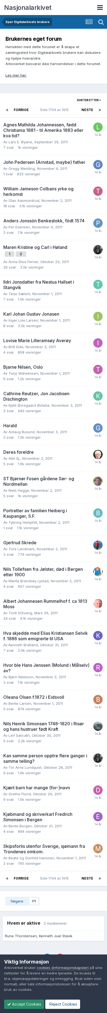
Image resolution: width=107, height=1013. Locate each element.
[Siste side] (100, 110)
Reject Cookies (62, 1004)
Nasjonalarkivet (28, 7)
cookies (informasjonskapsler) (63, 967)
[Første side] (7, 110)
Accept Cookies (26, 1004)
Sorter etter (88, 100)
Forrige (21, 110)
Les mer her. (16, 75)
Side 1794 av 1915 (55, 110)
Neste (87, 110)
